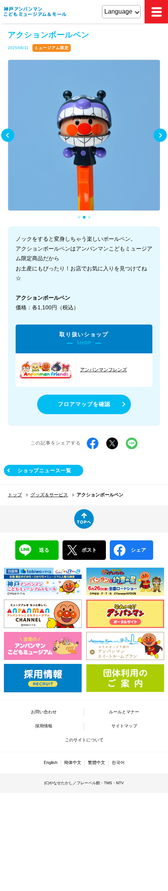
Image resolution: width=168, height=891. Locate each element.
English (50, 762)
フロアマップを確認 (84, 404)
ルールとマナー (124, 711)
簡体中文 (72, 762)
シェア (138, 550)
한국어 (118, 762)
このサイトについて (84, 740)
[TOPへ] (84, 519)
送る (44, 550)
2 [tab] (85, 218)
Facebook (92, 443)
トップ (15, 495)
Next (160, 135)
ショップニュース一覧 (44, 470)
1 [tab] (80, 218)
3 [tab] (90, 218)
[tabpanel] (84, 135)
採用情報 (43, 725)
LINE (132, 443)
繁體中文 (96, 762)
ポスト (89, 550)
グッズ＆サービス (49, 495)
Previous (7, 135)
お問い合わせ (44, 711)
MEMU (156, 11)
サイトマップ (124, 725)
